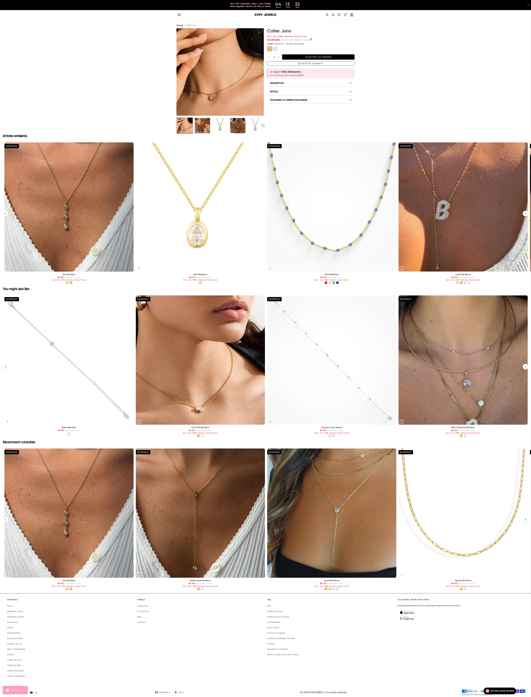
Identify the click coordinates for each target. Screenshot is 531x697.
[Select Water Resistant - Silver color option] (469, 282)
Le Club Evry (143, 611)
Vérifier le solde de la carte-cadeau (283, 654)
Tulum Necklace (332, 274)
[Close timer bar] (528, 5)
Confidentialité (273, 622)
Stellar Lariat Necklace (200, 580)
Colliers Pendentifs (15, 670)
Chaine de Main (14, 665)
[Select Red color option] (326, 282)
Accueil (179, 25)
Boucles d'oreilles (15, 638)
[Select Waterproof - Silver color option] (465, 282)
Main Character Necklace (463, 427)
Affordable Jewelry (15, 616)
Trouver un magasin (276, 633)
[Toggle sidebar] (345, 14)
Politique (271, 643)
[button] (179, 14)
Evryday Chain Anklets (331, 427)
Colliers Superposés (16, 676)
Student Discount (275, 611)
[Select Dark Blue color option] (337, 282)
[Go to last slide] (177, 126)
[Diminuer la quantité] (269, 57)
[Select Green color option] (333, 282)
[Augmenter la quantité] (279, 57)
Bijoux (10, 606)
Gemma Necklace (463, 580)
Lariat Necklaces (463, 274)
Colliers (10, 654)
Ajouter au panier (254, 268)
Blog (139, 616)
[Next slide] (263, 126)
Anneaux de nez (14, 643)
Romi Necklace (200, 274)
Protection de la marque (278, 616)
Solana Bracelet (69, 427)
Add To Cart (124, 268)
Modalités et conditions (277, 649)
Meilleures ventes (15, 611)
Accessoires (12, 622)
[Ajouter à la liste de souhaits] (7, 268)
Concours (141, 622)
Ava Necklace (69, 274)
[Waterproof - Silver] (275, 48)
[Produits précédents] (5, 213)
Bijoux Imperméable (16, 649)
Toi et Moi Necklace (200, 427)
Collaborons (142, 606)
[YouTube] (31, 692)
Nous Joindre (273, 627)
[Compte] (327, 14)
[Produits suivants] (525, 213)
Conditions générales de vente (281, 638)
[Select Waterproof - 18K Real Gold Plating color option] (71, 282)
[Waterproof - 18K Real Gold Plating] (269, 48)
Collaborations (13, 633)
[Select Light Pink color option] (329, 282)
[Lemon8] (36, 692)
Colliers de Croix (14, 660)
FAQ (269, 606)
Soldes (10, 627)
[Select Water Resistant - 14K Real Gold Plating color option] (67, 282)
